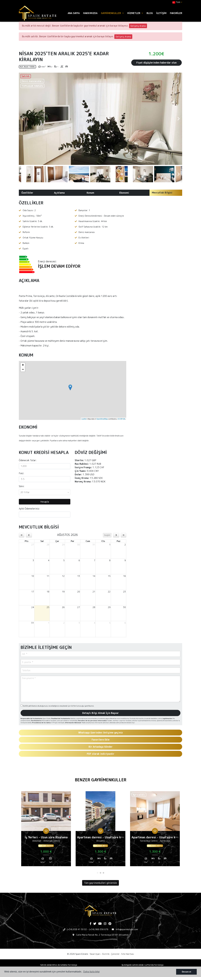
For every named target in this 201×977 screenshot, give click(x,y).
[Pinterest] (109, 923)
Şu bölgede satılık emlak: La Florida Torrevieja (142, 965)
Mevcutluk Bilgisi (162, 192)
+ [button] (23, 365)
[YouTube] (100, 923)
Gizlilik (105, 954)
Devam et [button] (186, 972)
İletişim (161, 13)
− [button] (23, 369)
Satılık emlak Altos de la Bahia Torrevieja (58, 965)
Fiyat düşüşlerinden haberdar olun (156, 62)
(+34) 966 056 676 (98, 929)
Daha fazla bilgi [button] (91, 971)
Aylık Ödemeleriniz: (29, 508)
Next (178, 119)
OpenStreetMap (102, 419)
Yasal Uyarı (95, 954)
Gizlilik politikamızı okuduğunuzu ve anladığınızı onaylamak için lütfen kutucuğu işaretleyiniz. (58, 706)
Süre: (21, 486)
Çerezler (115, 954)
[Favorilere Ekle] (46, 831)
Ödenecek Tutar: (28, 460)
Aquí (133, 723)
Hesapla (44, 501)
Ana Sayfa (74, 13)
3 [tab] (103, 873)
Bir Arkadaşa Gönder (101, 746)
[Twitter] (94, 923)
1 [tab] (97, 873)
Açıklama (59, 192)
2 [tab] (100, 873)
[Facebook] (90, 923)
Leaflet (84, 419)
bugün (107, 535)
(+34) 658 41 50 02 (77, 929)
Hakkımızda (90, 13)
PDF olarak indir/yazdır (100, 753)
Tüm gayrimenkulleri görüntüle (100, 882)
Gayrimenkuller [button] (111, 13)
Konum (90, 192)
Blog (150, 13)
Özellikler (27, 192)
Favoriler (176, 13)
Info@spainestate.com (127, 929)
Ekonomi (124, 192)
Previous (22, 119)
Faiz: (21, 473)
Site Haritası (127, 954)
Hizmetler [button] (134, 13)
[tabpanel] (46, 830)
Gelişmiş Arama (138, 25)
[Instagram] (105, 923)
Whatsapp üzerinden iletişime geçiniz (100, 732)
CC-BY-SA (121, 419)
